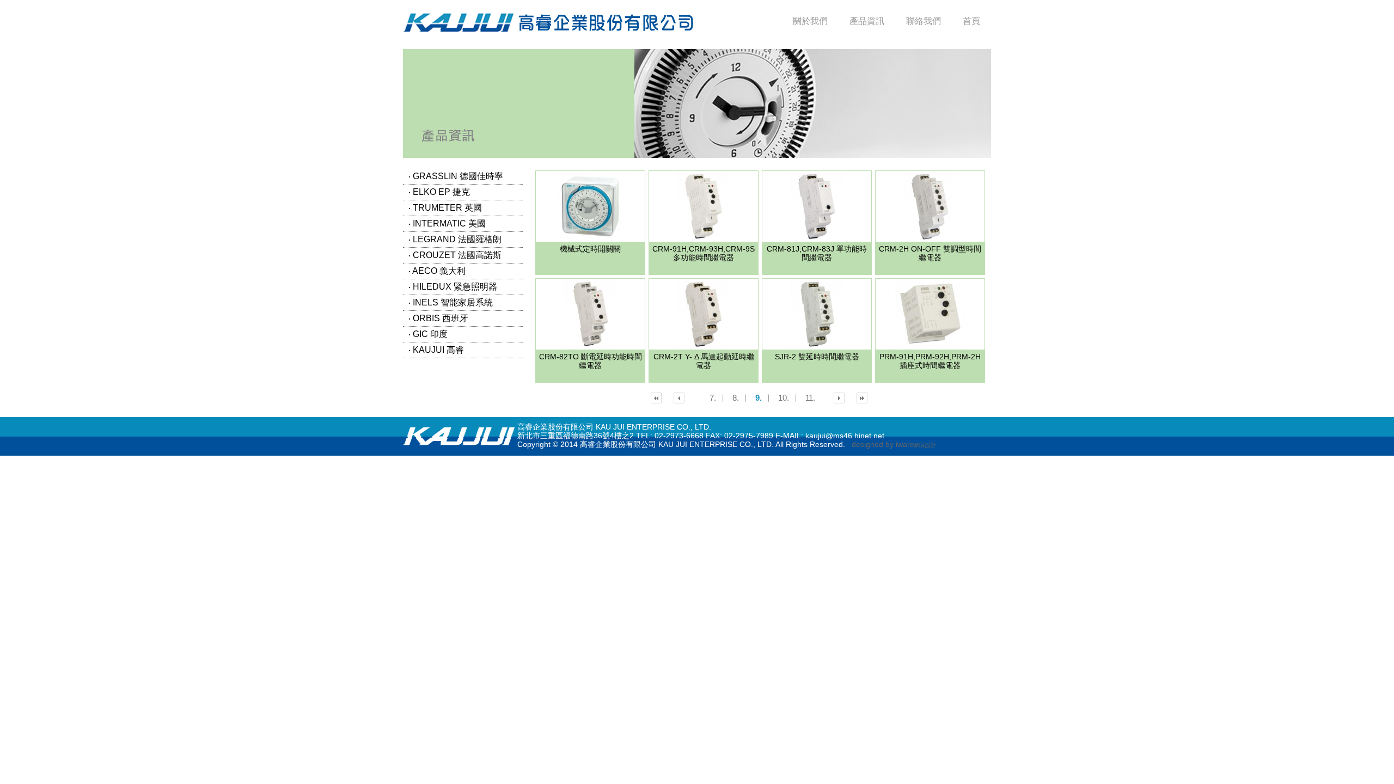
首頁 (971, 21)
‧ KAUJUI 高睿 (462, 349)
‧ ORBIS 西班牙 (462, 318)
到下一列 (862, 398)
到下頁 (839, 398)
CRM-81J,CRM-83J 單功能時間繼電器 (817, 253)
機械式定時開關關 (590, 248)
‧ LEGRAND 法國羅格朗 (462, 239)
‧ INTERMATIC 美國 (462, 223)
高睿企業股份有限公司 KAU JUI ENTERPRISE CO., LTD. (548, 22)
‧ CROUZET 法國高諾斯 (462, 255)
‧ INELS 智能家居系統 (462, 302)
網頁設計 (925, 445)
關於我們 (810, 21)
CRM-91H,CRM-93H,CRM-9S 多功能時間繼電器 (703, 253)
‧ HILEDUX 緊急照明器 (462, 286)
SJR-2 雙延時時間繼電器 (817, 356)
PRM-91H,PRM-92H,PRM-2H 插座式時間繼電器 (930, 361)
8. (735, 397)
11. (810, 397)
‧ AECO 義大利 (462, 270)
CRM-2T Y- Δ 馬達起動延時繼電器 (703, 361)
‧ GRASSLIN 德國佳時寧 (462, 176)
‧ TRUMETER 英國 (462, 207)
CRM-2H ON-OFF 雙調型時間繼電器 (930, 253)
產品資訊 (866, 21)
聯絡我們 (923, 21)
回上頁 (679, 398)
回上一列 (656, 398)
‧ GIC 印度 (462, 334)
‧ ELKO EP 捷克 (462, 192)
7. (713, 397)
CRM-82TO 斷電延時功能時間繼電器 (590, 361)
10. (783, 397)
